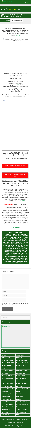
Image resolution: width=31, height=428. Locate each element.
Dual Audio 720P (20, 375)
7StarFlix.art (12, 426)
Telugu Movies (6, 409)
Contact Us (20, 422)
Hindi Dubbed (5, 381)
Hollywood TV (5, 391)
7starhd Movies (18, 20)
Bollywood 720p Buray (22, 360)
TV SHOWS (5, 412)
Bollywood (19, 357)
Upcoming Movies (21, 412)
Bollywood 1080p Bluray (8, 360)
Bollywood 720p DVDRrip (8, 363)
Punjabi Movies (6, 401)
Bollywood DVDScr (21, 365)
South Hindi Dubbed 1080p (8, 404)
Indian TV (18, 391)
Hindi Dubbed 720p (7, 386)
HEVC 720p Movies (21, 378)
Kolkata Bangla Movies (8, 394)
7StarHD (18, 35)
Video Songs (5, 414)
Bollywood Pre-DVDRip (8, 368)
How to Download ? (16, 227)
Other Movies (19, 396)
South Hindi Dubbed (21, 401)
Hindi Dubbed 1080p (7, 383)
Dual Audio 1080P (21, 373)
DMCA (18, 419)
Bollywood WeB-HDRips (22, 368)
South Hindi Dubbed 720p (8, 407)
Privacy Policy (25, 419)
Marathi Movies (6, 396)
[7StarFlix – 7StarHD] (10, 2)
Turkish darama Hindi (22, 409)
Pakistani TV (19, 399)
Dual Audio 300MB (7, 375)
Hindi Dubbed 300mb (21, 383)
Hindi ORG (17, 85)
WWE (17, 414)
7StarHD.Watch (23, 200)
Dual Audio (5, 373)
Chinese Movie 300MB (22, 370)
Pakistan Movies (6, 399)
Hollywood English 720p (22, 388)
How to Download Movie (8, 419)
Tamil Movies (19, 407)
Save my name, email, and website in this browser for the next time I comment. (16, 304)
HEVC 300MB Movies (7, 378)
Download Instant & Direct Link (15, 166)
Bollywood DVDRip (7, 365)
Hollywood (19, 386)
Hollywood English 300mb (8, 388)
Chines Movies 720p (7, 370)
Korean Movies (20, 394)
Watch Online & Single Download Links (15, 175)
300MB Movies (20, 355)
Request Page (11, 422)
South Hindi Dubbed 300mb (23, 404)
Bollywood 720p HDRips (22, 363)
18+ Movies (5, 355)
